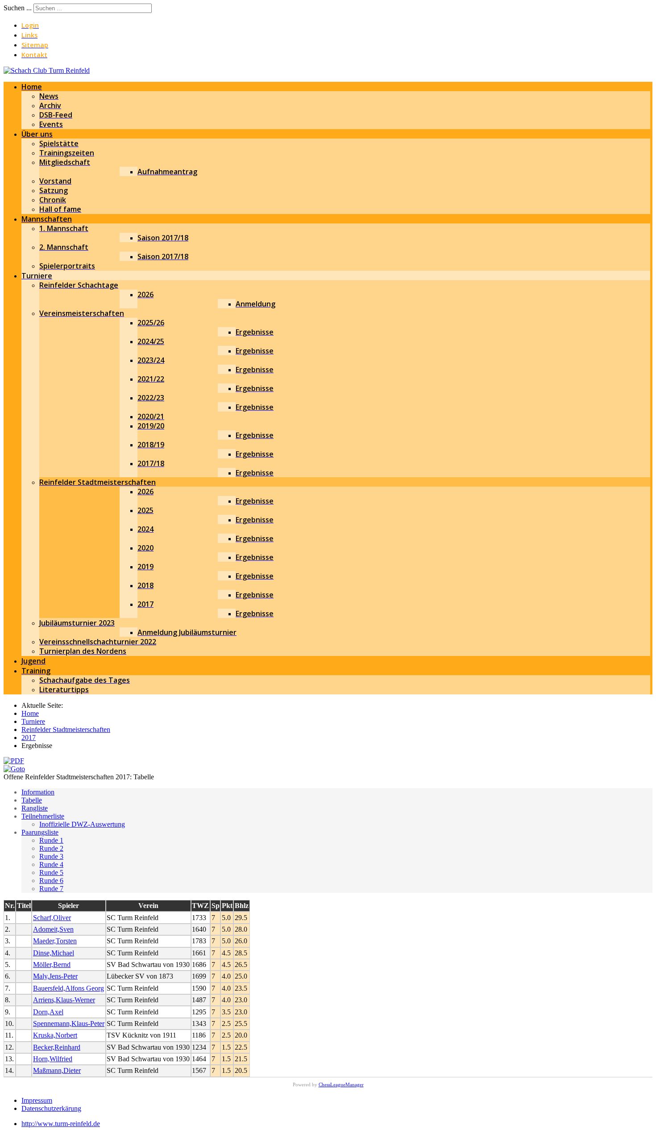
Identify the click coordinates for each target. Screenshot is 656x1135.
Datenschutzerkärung (51, 1108)
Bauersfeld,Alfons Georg (68, 988)
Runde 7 (51, 888)
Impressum (36, 1100)
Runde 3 (51, 856)
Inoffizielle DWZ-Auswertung (82, 824)
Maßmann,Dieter (57, 1070)
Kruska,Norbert (55, 1035)
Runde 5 (51, 872)
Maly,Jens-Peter (55, 976)
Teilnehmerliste (42, 816)
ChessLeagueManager (341, 1084)
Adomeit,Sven (53, 929)
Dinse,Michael (53, 953)
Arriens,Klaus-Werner (64, 1000)
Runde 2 (51, 848)
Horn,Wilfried (52, 1059)
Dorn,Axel (48, 1012)
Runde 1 (51, 840)
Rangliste (34, 808)
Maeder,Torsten (55, 941)
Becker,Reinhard (56, 1047)
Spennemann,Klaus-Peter (68, 1023)
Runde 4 (51, 864)
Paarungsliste (39, 832)
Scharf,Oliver (52, 917)
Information (37, 792)
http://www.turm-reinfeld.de (60, 1123)
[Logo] (47, 70)
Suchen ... (18, 8)
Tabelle (31, 800)
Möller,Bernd (52, 964)
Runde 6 (51, 880)
